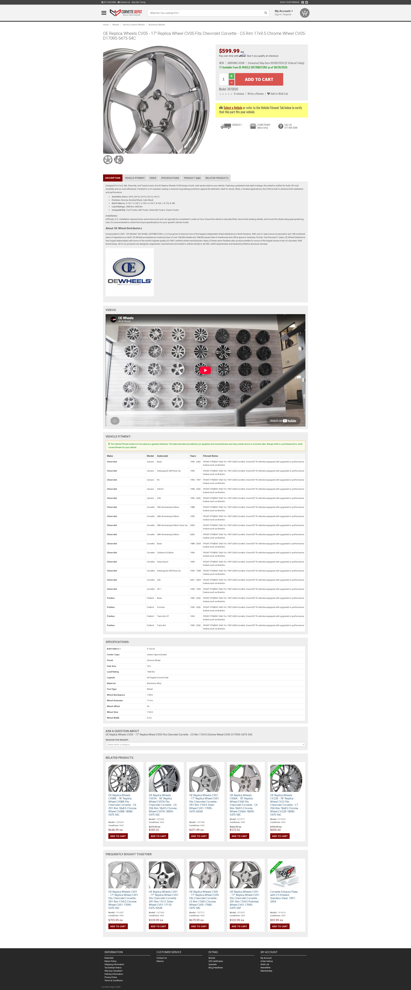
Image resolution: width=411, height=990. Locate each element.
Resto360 (109, 958)
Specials (213, 964)
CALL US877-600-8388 (290, 126)
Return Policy (110, 961)
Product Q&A (192, 177)
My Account (266, 958)
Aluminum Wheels (157, 24)
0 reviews (239, 93)
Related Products (217, 177)
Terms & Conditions (114, 980)
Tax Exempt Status (113, 967)
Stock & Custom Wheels (134, 24)
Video (153, 177)
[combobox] (205, 744)
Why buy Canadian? (114, 971)
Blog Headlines (216, 967)
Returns (160, 961)
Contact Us (125, 2)
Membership (266, 971)
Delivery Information (114, 974)
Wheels (115, 24)
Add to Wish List (279, 93)
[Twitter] (306, 2)
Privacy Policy (111, 977)
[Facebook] (303, 2)
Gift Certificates (216, 961)
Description (112, 177)
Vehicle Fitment (135, 177)
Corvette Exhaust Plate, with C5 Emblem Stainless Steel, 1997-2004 (284, 896)
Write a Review (256, 93)
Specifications (170, 177)
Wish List (265, 964)
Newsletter (266, 967)
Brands (212, 958)
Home (106, 24)
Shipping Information (114, 964)
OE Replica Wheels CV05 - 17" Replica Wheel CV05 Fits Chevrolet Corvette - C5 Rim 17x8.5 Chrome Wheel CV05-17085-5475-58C (204, 900)
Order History (267, 961)
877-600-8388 (109, 2)
